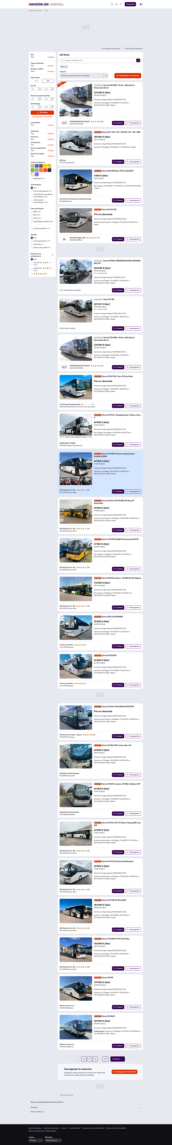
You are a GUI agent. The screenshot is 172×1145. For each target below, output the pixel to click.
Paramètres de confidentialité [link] (93, 1128)
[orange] (41, 170)
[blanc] (41, 174)
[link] (116, 4)
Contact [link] (64, 1128)
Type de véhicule (37, 63)
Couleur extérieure (38, 162)
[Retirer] (66, 67)
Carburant (35, 131)
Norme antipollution (38, 148)
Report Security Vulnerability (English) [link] (42, 1131)
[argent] (32, 174)
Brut (36, 81)
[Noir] (49, 170)
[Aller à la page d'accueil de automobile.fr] (48, 4)
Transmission (35, 142)
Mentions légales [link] (35, 1128)
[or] (49, 166)
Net (48, 81)
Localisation (35, 123)
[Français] (141, 4)
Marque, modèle (37, 69)
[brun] (41, 166)
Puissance (34, 137)
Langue (31, 1137)
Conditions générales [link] (51, 1128)
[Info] (52, 254)
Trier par (63, 72)
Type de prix (35, 77)
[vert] (32, 170)
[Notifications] (112, 4)
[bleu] (37, 166)
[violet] (37, 174)
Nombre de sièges (37, 154)
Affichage (48, 1137)
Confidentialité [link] (74, 1128)
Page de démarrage (35, 10)
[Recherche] (138, 60)
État (32, 55)
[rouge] (45, 170)
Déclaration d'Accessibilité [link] (116, 1128)
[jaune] (45, 166)
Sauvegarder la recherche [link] (42, 117)
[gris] (37, 170)
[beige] (32, 166)
